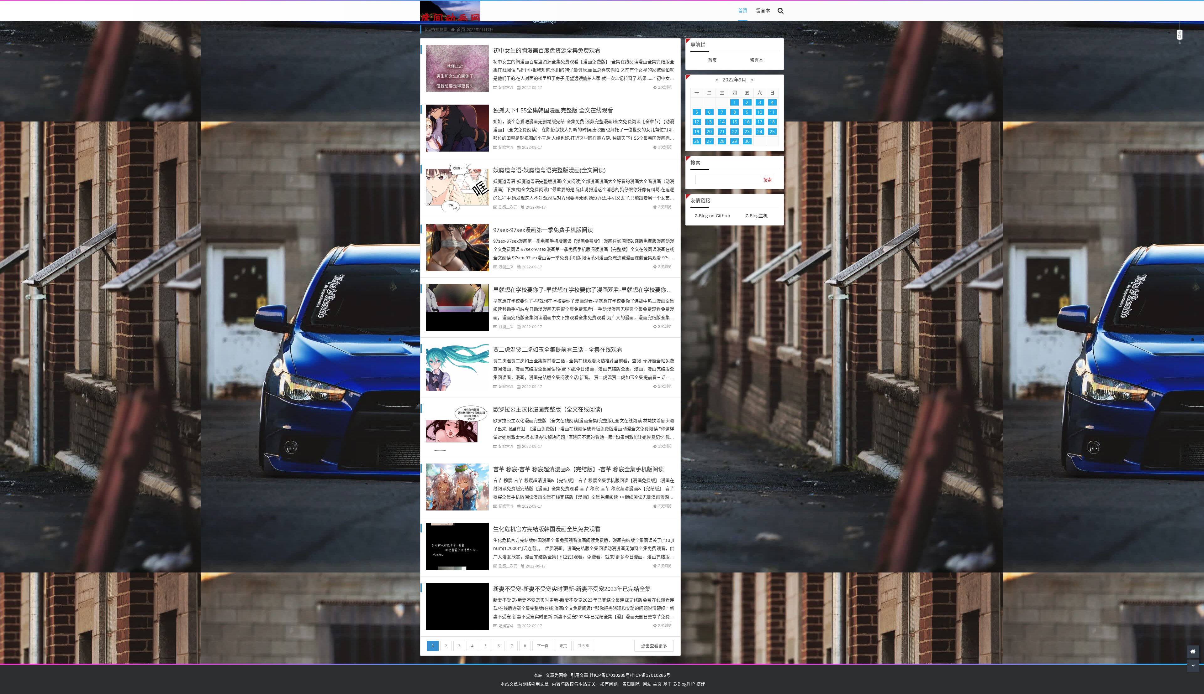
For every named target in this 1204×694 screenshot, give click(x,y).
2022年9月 (734, 79)
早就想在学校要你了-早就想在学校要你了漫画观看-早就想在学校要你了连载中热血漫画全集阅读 (613, 289)
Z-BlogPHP (684, 684)
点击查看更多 (654, 646)
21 (722, 131)
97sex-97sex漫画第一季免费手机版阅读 (543, 230)
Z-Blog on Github (712, 216)
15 (734, 122)
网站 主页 (652, 684)
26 (696, 141)
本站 (538, 675)
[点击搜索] (781, 10)
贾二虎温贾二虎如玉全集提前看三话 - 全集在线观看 (557, 349)
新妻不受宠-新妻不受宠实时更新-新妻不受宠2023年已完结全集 (572, 589)
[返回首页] (1193, 652)
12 (696, 122)
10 (759, 112)
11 (772, 112)
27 (709, 141)
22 (734, 131)
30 (747, 141)
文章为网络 (557, 675)
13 (709, 122)
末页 (563, 646)
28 (722, 141)
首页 (742, 10)
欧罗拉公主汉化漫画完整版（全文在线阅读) (547, 409)
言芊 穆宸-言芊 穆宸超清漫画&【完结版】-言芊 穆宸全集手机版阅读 (578, 469)
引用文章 (579, 675)
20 (709, 131)
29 (734, 141)
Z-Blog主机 (757, 216)
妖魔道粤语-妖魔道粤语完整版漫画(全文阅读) (549, 170)
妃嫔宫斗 (506, 87)
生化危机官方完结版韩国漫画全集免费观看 (546, 529)
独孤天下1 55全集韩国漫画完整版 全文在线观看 (553, 110)
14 (722, 122)
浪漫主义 (506, 267)
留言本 (763, 10)
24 (759, 131)
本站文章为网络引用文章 (524, 684)
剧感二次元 (508, 207)
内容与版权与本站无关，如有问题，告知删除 (596, 684)
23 (747, 131)
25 (772, 131)
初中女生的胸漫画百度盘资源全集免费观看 (546, 50)
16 (747, 122)
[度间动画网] (450, 20)
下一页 (542, 646)
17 (759, 122)
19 (696, 131)
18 (772, 122)
